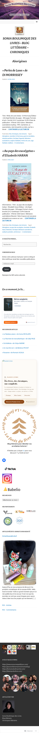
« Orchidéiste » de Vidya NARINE (13, 343)
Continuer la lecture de (18, 129)
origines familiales (15, 140)
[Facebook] (4, 460)
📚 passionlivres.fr (30, 322)
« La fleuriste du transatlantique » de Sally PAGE (18, 339)
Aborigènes (5, 136)
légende (21, 138)
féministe (9, 229)
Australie (12, 136)
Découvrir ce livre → (10, 322)
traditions (10, 143)
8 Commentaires (19, 143)
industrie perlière (7, 138)
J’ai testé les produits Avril (9, 536)
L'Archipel (16, 138)
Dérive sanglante (20, 299)
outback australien (7, 232)
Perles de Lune (25, 140)
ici (24, 450)
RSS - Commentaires (9, 610)
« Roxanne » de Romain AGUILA (13, 352)
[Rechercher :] (19, 244)
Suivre (6, 269)
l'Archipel (15, 229)
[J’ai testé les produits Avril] (19, 585)
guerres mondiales (28, 136)
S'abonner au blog (8, 252)
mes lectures (23, 134)
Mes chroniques (14, 134)
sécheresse (17, 232)
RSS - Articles (6, 605)
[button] (8, 512)
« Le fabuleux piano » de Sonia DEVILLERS (16, 334)
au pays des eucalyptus (16, 227)
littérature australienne (25, 229)
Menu (37, 22)
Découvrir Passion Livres (14, 402)
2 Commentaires (26, 232)
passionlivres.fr (31, 401)
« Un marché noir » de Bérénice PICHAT (15, 348)
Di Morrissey (19, 136)
